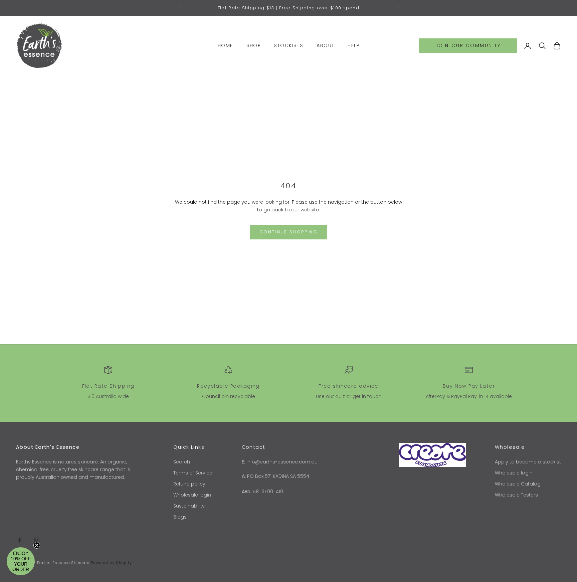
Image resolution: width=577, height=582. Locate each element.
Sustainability (189, 506)
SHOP (253, 45)
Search (181, 461)
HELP (353, 45)
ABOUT (325, 45)
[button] (21, 561)
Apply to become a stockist (528, 461)
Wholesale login (192, 495)
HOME (225, 45)
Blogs (180, 517)
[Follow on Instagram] (36, 540)
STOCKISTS (288, 45)
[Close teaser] (36, 545)
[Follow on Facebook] (19, 540)
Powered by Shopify (111, 562)
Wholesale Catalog (518, 483)
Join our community (468, 45)
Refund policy (189, 483)
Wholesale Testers (516, 495)
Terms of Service (192, 472)
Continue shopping (288, 232)
